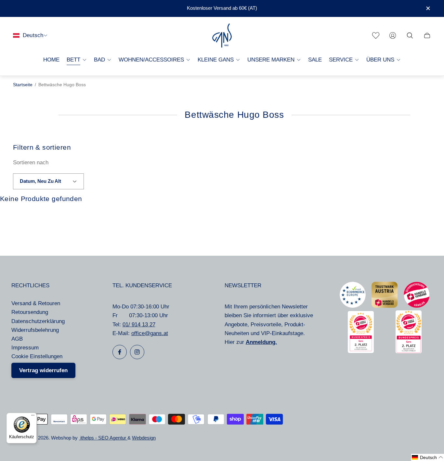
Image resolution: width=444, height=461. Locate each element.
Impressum (25, 348)
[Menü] (33, 417)
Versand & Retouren (35, 303)
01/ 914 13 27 (139, 324)
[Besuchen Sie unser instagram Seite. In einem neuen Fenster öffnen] (137, 352)
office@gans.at (149, 333)
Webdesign (144, 438)
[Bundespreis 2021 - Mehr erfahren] (409, 351)
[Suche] (410, 35)
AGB (17, 339)
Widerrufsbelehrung (35, 330)
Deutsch (33, 35)
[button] (427, 457)
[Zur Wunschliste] (376, 35)
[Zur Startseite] (222, 35)
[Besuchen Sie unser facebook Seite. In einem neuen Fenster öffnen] (119, 352)
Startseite (23, 84)
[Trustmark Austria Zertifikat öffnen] (385, 306)
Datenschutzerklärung (38, 321)
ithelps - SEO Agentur (103, 438)
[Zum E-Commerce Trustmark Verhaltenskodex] (353, 306)
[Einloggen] (392, 35)
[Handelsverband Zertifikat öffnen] (417, 306)
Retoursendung (29, 312)
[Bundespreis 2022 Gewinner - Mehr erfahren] (361, 351)
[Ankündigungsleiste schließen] (428, 8)
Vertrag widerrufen (43, 370)
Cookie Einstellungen (36, 356)
